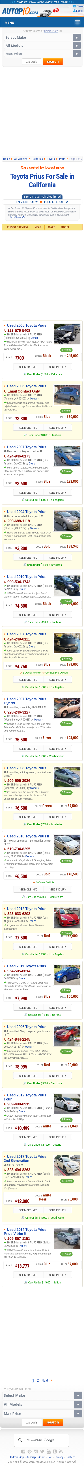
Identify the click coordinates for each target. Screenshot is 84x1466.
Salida (57, 1282)
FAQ (50, 1457)
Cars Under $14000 (39, 1282)
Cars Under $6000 (35, 756)
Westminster (56, 756)
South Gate (57, 1217)
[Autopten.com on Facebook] (23, 1451)
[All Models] (42, 45)
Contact (70, 1457)
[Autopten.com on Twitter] (42, 1451)
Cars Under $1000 (37, 374)
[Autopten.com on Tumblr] (55, 1451)
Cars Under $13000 (36, 1217)
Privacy (59, 1457)
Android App (16, 1457)
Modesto (56, 824)
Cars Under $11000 (38, 1144)
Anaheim (56, 435)
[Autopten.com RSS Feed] (61, 1451)
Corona (56, 1015)
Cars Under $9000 (37, 1083)
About (41, 1457)
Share (80, 6)
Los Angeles (57, 500)
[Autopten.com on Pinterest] (30, 1451)
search (53, 61)
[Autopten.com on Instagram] (36, 1451)
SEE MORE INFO (28, 367)
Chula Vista (56, 897)
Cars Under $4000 (38, 435)
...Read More (15, 217)
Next (46, 1380)
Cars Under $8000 (35, 954)
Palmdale (56, 374)
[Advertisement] (42, 111)
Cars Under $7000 (37, 824)
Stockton (56, 565)
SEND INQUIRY (57, 367)
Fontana (56, 622)
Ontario (57, 1144)
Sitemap (31, 1457)
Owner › (35, 337)
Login (79, 10)
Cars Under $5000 (38, 622)
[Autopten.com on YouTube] (49, 1451)
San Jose (56, 1083)
